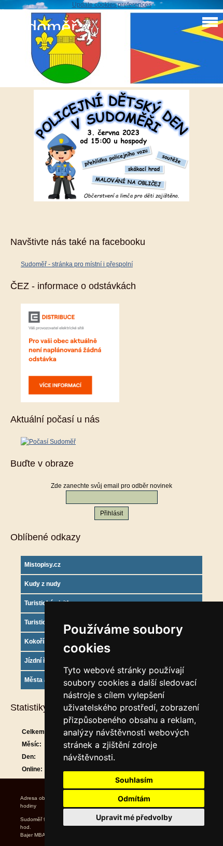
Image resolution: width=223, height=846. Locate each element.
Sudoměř (41, 27)
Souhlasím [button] (134, 779)
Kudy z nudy (42, 584)
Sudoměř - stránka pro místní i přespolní (77, 264)
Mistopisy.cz (42, 564)
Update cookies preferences (111, 4)
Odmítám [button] (134, 798)
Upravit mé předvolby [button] (134, 817)
